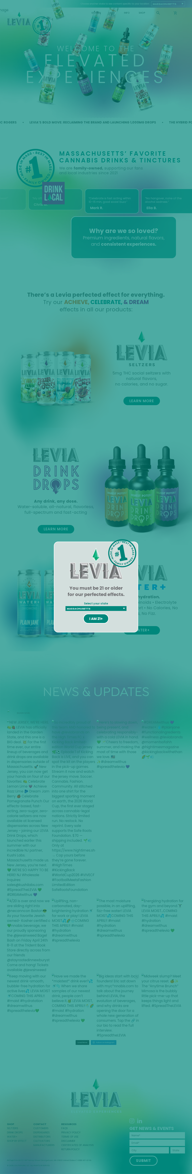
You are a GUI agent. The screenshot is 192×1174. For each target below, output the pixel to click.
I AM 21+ (96, 618)
